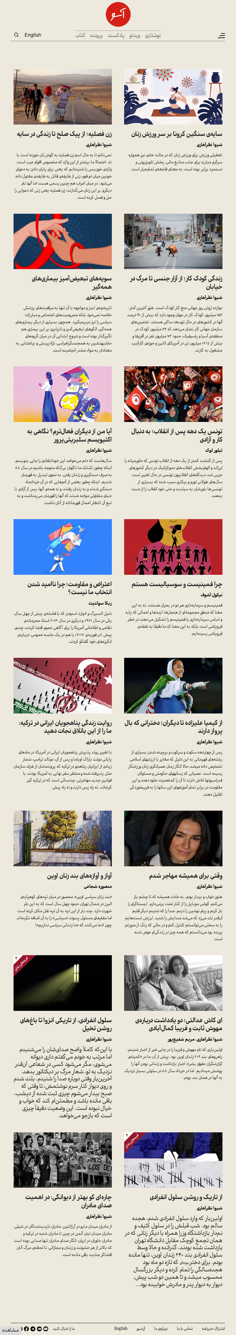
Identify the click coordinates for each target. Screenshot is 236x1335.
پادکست (116, 36)
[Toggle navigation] (221, 36)
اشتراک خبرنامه (213, 1329)
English (33, 35)
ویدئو (134, 36)
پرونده (96, 36)
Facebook (26, 1328)
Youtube (45, 1328)
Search (16, 34)
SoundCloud (39, 1328)
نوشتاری (153, 36)
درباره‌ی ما (161, 1329)
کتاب (80, 36)
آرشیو (141, 1329)
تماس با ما (185, 1329)
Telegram (32, 1328)
